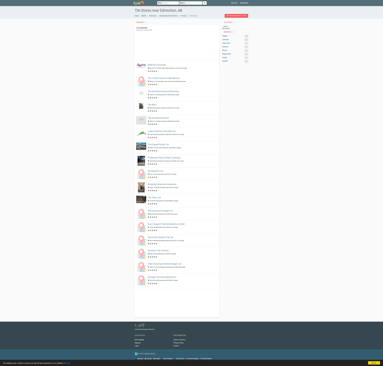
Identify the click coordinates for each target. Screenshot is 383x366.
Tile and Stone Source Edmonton (163, 91)
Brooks (224, 50)
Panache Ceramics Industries (162, 184)
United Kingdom (193, 359)
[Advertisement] (172, 47)
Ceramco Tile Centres (158, 250)
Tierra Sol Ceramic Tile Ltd (160, 237)
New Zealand (167, 359)
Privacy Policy (179, 343)
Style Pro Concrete (157, 65)
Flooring (227, 28)
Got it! (374, 363)
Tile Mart (152, 104)
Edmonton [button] (227, 32)
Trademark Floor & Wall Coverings (164, 157)
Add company (139, 340)
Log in (234, 3)
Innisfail (225, 61)
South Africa (179, 359)
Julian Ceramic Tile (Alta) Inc (162, 131)
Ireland (157, 359)
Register (245, 3)
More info (66, 363)
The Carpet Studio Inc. (158, 144)
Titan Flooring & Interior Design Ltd (164, 263)
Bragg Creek (226, 54)
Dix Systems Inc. (156, 171)
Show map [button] (140, 22)
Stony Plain (226, 43)
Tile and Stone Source (158, 118)
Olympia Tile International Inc (162, 277)
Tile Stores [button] (228, 22)
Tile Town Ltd (154, 197)
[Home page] (138, 2)
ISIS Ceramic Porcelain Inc (160, 210)
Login (137, 346)
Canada (149, 359)
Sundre (224, 57)
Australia (140, 359)
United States (207, 359)
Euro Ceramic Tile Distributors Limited (166, 224)
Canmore (225, 47)
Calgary (224, 36)
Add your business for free (236, 16)
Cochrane (225, 39)
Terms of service (179, 340)
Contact (176, 346)
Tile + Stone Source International (163, 78)
